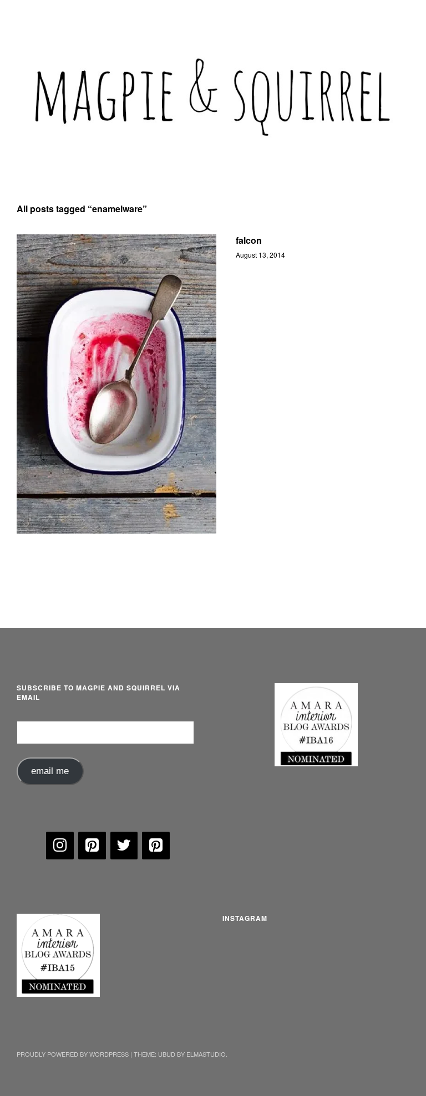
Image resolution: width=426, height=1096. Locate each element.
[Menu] (30, 16)
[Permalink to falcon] (116, 384)
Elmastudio (206, 1053)
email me (50, 771)
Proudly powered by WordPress (73, 1053)
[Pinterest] (92, 845)
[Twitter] (124, 845)
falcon (249, 240)
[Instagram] (60, 845)
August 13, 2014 (260, 254)
